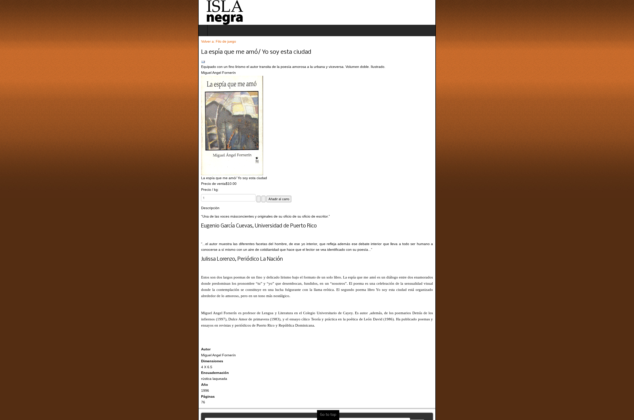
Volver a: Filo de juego (20, 41)
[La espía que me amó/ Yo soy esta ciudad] (317, 125)
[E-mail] (317, 62)
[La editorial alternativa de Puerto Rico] (26, 12)
